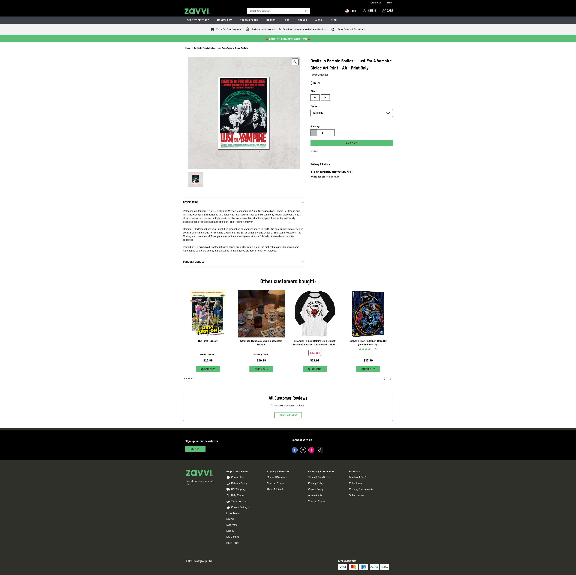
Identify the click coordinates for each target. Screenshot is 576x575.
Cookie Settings (240, 507)
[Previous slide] (384, 378)
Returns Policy (239, 483)
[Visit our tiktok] (320, 450)
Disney (230, 531)
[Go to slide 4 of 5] (191, 378)
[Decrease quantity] (314, 132)
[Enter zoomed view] (295, 62)
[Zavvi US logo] (197, 11)
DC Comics (232, 537)
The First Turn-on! (208, 341)
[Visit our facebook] (295, 450)
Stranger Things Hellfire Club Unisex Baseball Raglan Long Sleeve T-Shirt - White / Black (314, 343)
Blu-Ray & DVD (357, 477)
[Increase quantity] (331, 132)
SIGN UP (195, 448)
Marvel (230, 519)
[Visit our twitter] (303, 450)
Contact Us (237, 477)
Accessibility (315, 495)
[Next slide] (390, 378)
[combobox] (278, 11)
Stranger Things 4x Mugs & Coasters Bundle (261, 343)
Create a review (288, 415)
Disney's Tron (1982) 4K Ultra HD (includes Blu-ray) (368, 343)
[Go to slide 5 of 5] (193, 378)
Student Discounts (277, 477)
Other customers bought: (288, 281)
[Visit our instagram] (311, 450)
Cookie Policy (316, 489)
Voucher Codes (275, 483)
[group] (244, 113)
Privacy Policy (316, 483)
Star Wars (231, 525)
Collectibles (355, 483)
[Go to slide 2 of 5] (186, 378)
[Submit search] (306, 11)
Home (187, 48)
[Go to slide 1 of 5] (184, 378)
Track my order (239, 501)
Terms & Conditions (319, 477)
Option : (315, 106)
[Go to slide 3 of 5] (189, 378)
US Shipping (238, 489)
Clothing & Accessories (361, 489)
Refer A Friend (275, 489)
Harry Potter (232, 543)
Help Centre (237, 495)
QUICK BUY (208, 369)
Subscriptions (356, 495)
